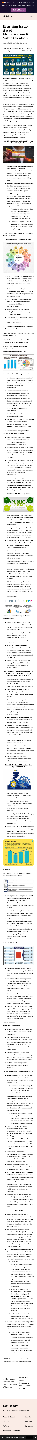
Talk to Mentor (18, 10)
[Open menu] (29, 16)
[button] (18, 1437)
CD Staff (12, 43)
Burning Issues (22, 43)
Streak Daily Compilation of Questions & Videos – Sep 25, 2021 (25, 1383)
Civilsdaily (7, 16)
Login (32, 16)
